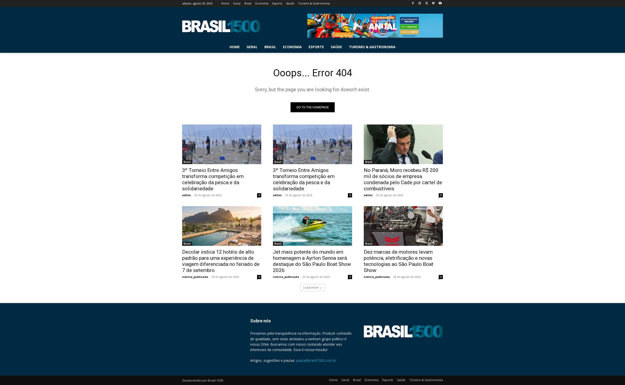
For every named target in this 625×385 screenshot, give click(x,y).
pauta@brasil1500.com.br (316, 360)
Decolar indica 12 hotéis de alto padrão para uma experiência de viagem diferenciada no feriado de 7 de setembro (221, 261)
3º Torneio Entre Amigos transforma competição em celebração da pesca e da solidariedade (213, 179)
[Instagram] (420, 3)
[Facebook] (413, 3)
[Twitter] (426, 3)
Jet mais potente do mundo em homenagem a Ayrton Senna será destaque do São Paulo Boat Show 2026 (312, 261)
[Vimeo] (433, 3)
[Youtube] (440, 3)
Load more (311, 287)
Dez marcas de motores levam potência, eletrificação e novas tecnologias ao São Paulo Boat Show (398, 261)
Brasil (187, 162)
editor (186, 195)
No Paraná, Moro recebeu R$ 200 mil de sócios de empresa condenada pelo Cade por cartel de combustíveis (403, 179)
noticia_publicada (195, 277)
